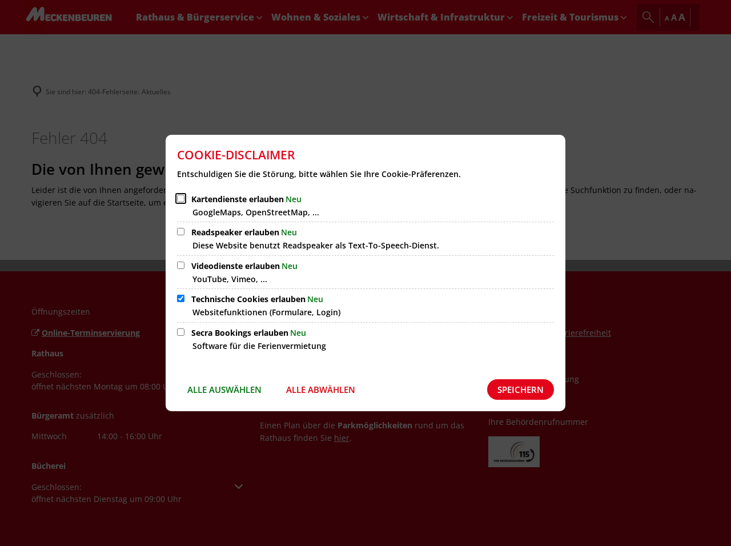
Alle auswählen (224, 389)
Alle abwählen (320, 389)
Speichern (520, 389)
